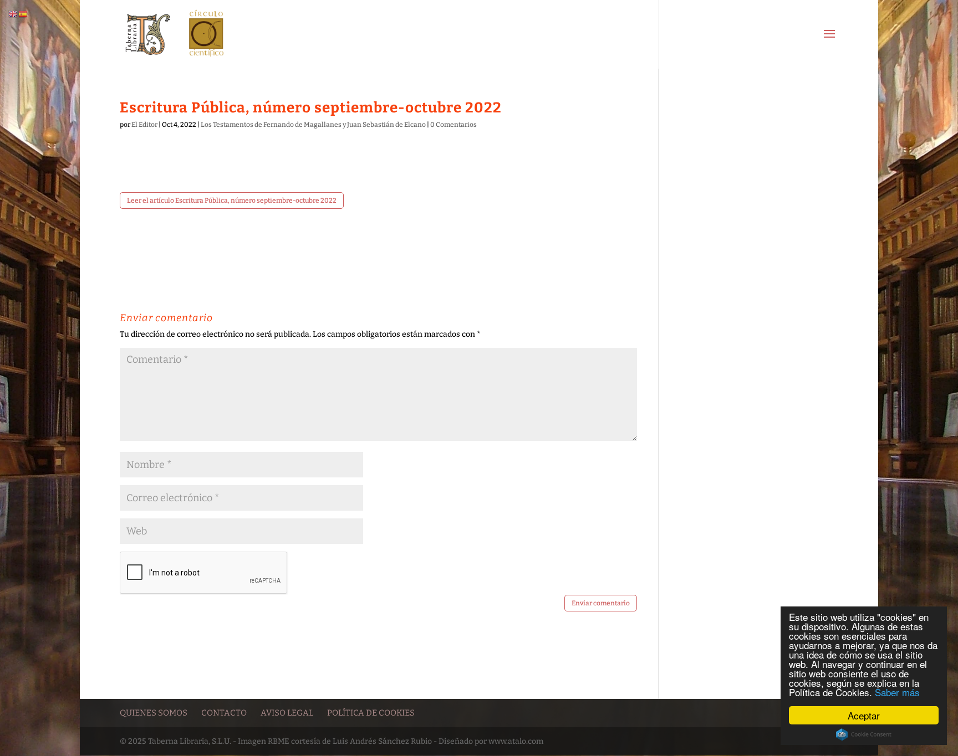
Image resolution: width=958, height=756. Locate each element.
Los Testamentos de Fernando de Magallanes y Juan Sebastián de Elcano (313, 124)
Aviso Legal (287, 713)
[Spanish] (23, 14)
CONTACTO (224, 713)
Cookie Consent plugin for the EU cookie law (863, 734)
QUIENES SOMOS (153, 713)
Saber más (897, 692)
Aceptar (864, 715)
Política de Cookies (371, 713)
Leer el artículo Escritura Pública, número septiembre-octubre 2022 (232, 200)
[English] (13, 14)
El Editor (144, 124)
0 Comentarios (453, 124)
